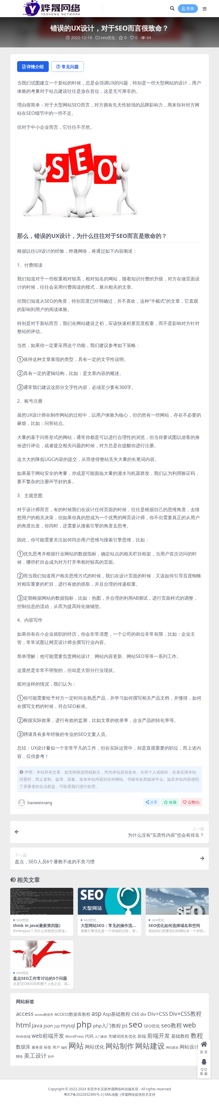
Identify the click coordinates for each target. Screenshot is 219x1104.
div (143, 1014)
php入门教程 (107, 1025)
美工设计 (35, 1055)
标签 (47, 1047)
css (135, 1013)
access (25, 1013)
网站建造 (172, 1047)
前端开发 (158, 1035)
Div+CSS (157, 1013)
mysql (68, 1025)
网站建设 (150, 1046)
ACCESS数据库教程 (72, 1014)
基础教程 (180, 1036)
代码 (89, 1036)
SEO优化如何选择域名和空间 (174, 925)
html (23, 1024)
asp (97, 1013)
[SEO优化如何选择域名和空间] (177, 901)
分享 (153, 802)
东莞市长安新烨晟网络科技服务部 (112, 1089)
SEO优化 (152, 1026)
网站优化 (94, 1046)
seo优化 (108, 37)
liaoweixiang (39, 802)
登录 (190, 9)
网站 (76, 1045)
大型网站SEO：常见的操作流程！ (106, 928)
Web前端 (23, 1036)
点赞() (193, 802)
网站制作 (120, 1046)
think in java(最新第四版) (36, 925)
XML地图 (111, 1094)
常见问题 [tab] (70, 66)
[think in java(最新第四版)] (41, 901)
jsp (57, 1026)
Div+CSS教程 (185, 1013)
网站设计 (189, 1046)
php (84, 1024)
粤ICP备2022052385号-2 (83, 1094)
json (48, 1025)
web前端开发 (48, 1035)
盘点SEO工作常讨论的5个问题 (40, 978)
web (189, 1024)
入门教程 (101, 1036)
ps (124, 1025)
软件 (51, 1056)
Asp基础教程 (116, 1014)
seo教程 (171, 1025)
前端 (141, 1036)
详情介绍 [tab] (35, 66)
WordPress (74, 1036)
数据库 (23, 1046)
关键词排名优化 (122, 1036)
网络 (19, 1056)
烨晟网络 (128, 1094)
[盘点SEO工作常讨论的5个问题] (41, 953)
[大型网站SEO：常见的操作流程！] (109, 901)
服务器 (37, 1047)
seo (136, 1024)
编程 (64, 1047)
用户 (56, 1047)
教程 (196, 1035)
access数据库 (44, 1014)
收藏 (173, 802)
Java (37, 1025)
